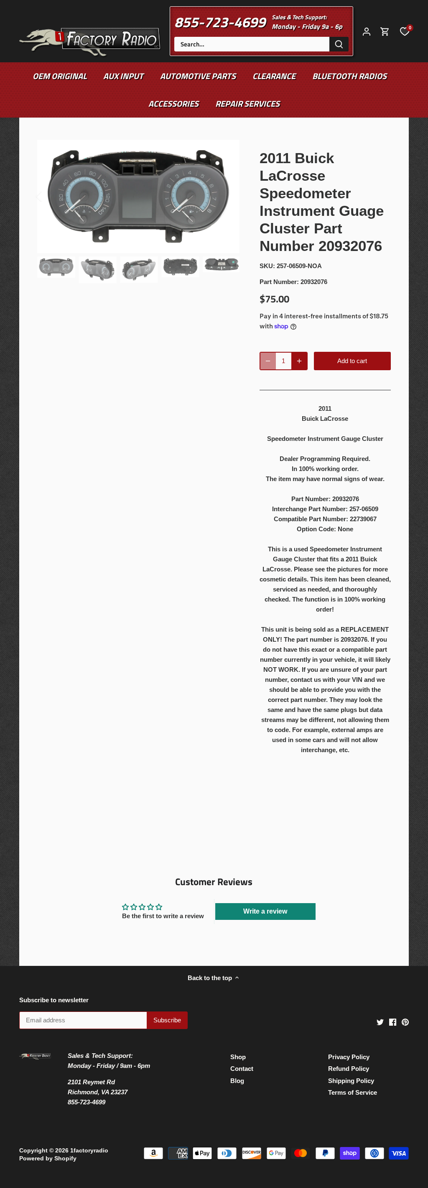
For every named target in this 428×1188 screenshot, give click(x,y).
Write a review (265, 911)
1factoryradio (89, 1150)
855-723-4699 (219, 22)
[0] (404, 31)
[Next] (227, 196)
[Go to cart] (385, 31)
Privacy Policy (348, 1056)
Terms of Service (352, 1092)
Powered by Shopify (47, 1158)
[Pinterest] (405, 1021)
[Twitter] (380, 1021)
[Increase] (299, 361)
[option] (138, 196)
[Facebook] (392, 1021)
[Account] (366, 31)
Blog (237, 1080)
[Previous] (50, 196)
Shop (238, 1056)
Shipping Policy (351, 1080)
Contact (241, 1068)
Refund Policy (348, 1068)
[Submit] (339, 44)
